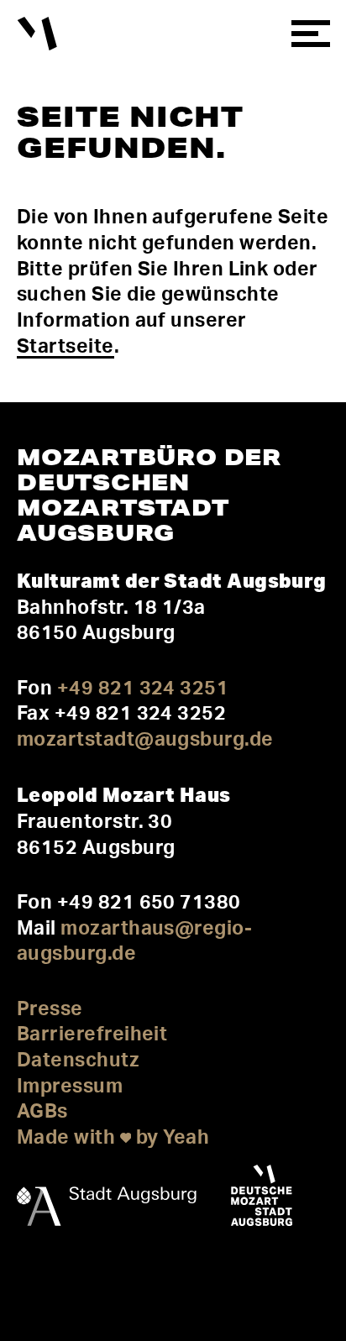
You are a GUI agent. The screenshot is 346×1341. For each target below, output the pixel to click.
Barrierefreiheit (92, 1034)
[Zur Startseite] (37, 34)
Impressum (70, 1086)
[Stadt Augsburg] (107, 1199)
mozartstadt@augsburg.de (145, 739)
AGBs (42, 1111)
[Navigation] (310, 34)
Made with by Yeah (113, 1137)
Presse (50, 1009)
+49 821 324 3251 (142, 688)
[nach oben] (34, 1283)
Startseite (65, 346)
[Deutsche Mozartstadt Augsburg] (261, 1199)
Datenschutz (78, 1060)
